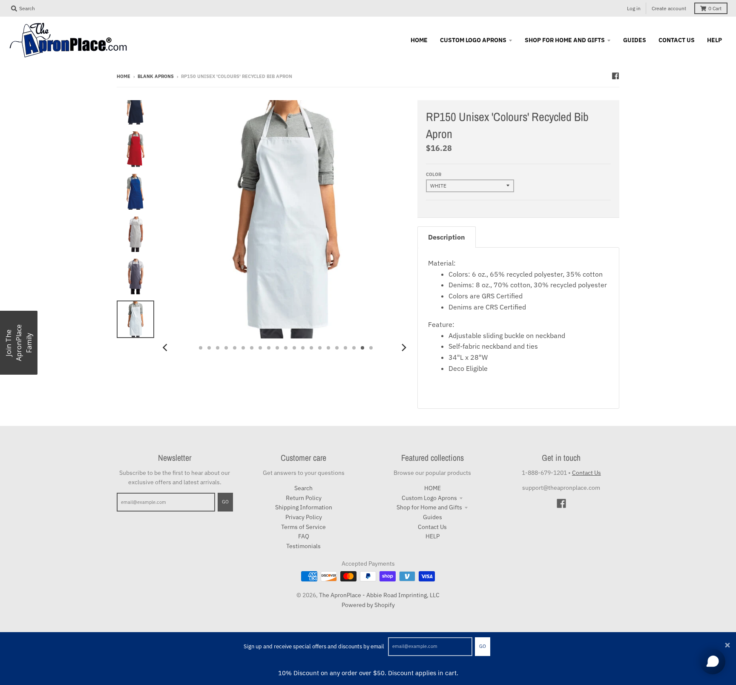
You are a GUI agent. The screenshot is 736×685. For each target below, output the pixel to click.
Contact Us (432, 527)
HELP (433, 536)
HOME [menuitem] (419, 40)
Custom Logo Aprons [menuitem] (473, 40)
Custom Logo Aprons (429, 498)
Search (303, 488)
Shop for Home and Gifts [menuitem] (565, 40)
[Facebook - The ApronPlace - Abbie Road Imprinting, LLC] (615, 76)
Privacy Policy (303, 517)
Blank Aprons (156, 76)
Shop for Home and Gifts (429, 507)
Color (433, 174)
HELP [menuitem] (714, 40)
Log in (634, 8)
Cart (715, 8)
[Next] (403, 347)
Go (482, 646)
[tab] (446, 237)
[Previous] (166, 347)
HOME (432, 488)
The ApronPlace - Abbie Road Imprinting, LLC (379, 595)
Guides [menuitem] (634, 40)
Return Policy (304, 498)
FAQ (303, 536)
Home (123, 76)
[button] (18, 343)
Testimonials (303, 546)
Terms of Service (303, 527)
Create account (669, 8)
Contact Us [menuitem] (676, 40)
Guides (432, 517)
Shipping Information (303, 507)
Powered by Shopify (368, 605)
